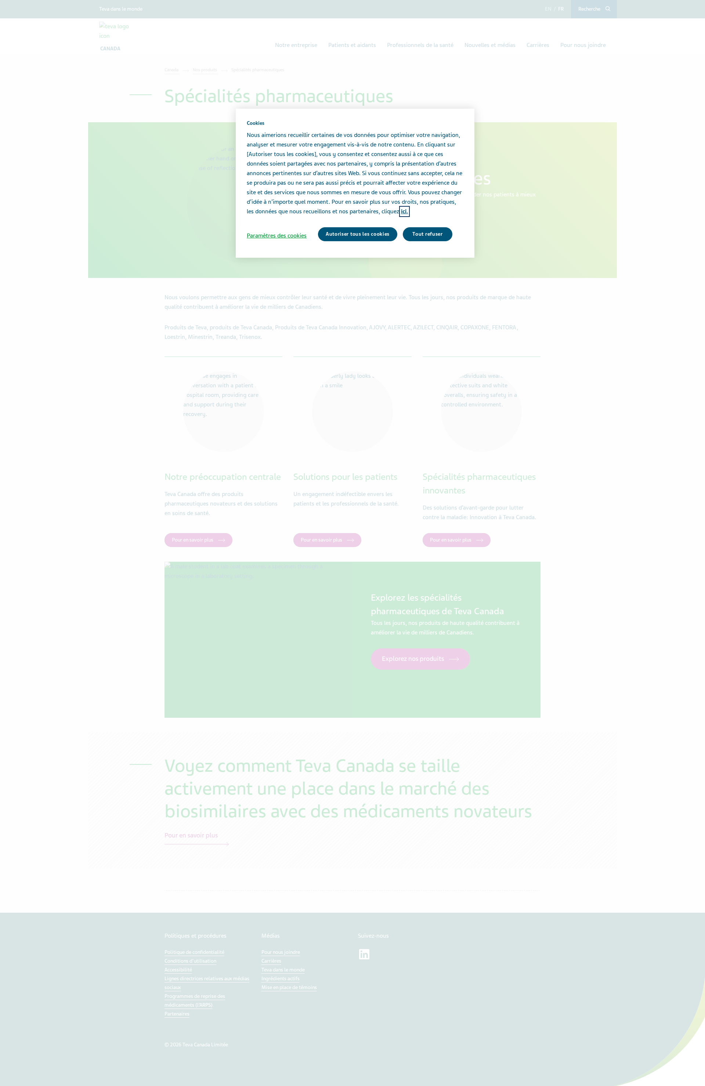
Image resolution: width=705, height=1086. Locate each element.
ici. (404, 211)
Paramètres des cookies (277, 235)
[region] (355, 183)
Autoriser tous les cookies (358, 234)
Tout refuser (427, 234)
